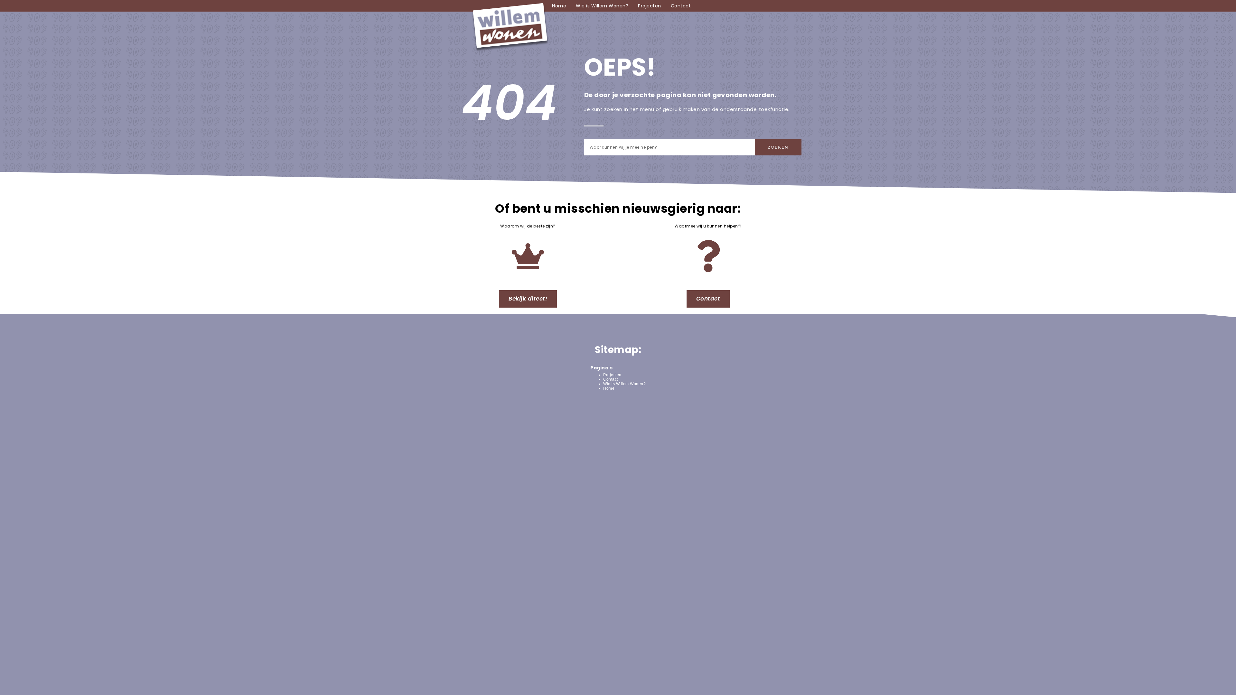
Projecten (649, 6)
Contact (681, 6)
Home (559, 6)
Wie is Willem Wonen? (602, 6)
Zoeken (778, 147)
